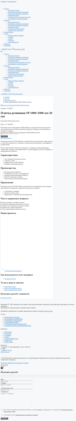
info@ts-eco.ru (5, 352)
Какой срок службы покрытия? (12, 207)
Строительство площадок (16, 29)
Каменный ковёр (13, 15)
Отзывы (10, 37)
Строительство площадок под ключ (19, 17)
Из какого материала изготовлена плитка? (15, 204)
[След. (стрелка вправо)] (3, 366)
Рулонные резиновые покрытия (18, 14)
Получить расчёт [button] (19, 49)
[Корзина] (13, 49)
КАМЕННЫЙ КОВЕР (11, 322)
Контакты (7, 45)
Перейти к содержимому (8, 1)
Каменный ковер (13, 27)
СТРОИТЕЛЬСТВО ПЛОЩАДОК (15, 324)
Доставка (11, 40)
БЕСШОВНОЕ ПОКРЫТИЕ (13, 319)
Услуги (6, 9)
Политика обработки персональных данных (15, 363)
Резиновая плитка (13, 10)
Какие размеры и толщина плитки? (13, 202)
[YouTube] (8, 355)
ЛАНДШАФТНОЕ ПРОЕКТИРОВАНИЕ (17, 326)
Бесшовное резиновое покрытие (18, 12)
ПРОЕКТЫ (8, 332)
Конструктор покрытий (15, 30)
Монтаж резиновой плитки (13, 290)
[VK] (11, 355)
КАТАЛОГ (7, 334)
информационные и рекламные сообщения (27, 415)
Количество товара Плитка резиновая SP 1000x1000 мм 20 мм (20, 132)
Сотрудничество (13, 42)
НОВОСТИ (8, 340)
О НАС (6, 337)
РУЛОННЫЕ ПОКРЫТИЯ (13, 321)
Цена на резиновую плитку (13, 288)
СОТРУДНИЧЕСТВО (11, 339)
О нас (6, 34)
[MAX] (5, 355)
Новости (7, 44)
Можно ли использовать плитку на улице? (15, 206)
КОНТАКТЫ (8, 342)
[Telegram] (2, 355)
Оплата (10, 39)
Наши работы (8, 32)
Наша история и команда (16, 35)
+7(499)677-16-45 (6, 49)
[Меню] (1, 51)
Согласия (39, 409)
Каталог (7, 20)
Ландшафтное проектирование (18, 19)
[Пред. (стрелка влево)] (1, 366)
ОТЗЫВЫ (7, 335)
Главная (6, 97)
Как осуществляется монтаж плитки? (14, 209)
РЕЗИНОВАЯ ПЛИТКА (12, 317)
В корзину (4, 136)
